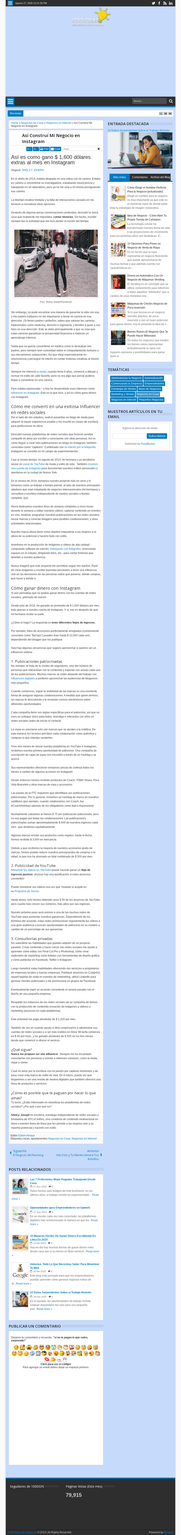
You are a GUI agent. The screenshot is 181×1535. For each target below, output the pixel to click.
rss (165, 3)
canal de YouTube (34, 464)
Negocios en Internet (84, 1138)
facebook (159, 3)
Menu (10, 3)
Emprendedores (154, 383)
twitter (153, 3)
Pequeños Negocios (151, 399)
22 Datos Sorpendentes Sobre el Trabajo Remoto (139, 130)
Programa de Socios (27, 891)
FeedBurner (148, 443)
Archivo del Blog (160, 177)
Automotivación (153, 378)
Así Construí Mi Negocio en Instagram (51, 138)
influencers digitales (23, 678)
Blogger (168, 1532)
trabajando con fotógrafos (65, 548)
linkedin (170, 3)
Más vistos (119, 177)
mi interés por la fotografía (80, 447)
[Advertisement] (91, 61)
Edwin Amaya (26, 1135)
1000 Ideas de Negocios (22, 1532)
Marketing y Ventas (122, 394)
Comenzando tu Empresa (126, 383)
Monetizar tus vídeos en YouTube (31, 870)
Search (170, 101)
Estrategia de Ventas (123, 388)
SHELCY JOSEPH (33, 170)
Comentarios (140, 177)
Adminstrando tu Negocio (126, 378)
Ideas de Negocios (150, 388)
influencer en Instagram (25, 392)
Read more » (24, 1283)
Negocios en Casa (59, 1138)
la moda (41, 371)
